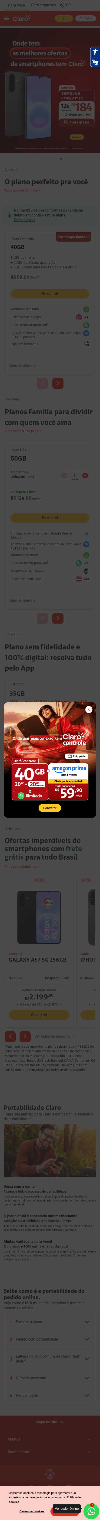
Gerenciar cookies (32, 1511)
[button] (89, 709)
